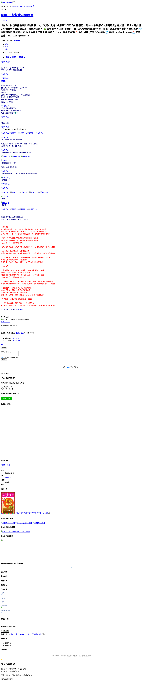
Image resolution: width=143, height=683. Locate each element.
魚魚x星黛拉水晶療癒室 (17, 15)
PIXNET (57, 656)
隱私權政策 (82, 656)
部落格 (7, 46)
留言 (22, 333)
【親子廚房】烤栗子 (15, 57)
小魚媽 (2, 593)
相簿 (6, 44)
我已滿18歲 (5, 679)
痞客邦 (18, 333)
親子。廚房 (17, 341)
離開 (11, 679)
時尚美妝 (17, 40)
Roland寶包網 (4, 605)
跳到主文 (4, 20)
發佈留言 (4, 360)
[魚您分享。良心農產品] (1, 613)
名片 (6, 49)
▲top (2, 344)
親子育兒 (16, 338)
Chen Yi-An (3, 598)
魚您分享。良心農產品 (6, 611)
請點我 (20, 309)
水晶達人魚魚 (5, 322)
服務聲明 (90, 656)
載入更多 (4, 348)
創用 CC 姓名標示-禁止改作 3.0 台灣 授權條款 (26, 634)
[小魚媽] (1, 595)
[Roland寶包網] (1, 607)
